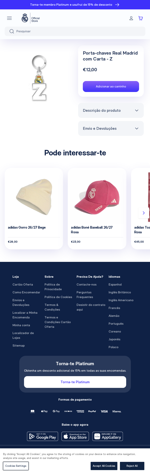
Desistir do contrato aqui (91, 307)
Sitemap (18, 345)
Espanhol (115, 284)
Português (116, 323)
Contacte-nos (86, 284)
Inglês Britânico (120, 292)
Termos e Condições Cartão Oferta (58, 322)
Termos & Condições (52, 307)
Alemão (114, 316)
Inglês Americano (121, 300)
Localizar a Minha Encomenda (25, 315)
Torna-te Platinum (75, 382)
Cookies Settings (15, 465)
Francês (114, 308)
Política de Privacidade (53, 287)
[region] (75, 461)
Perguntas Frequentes (85, 294)
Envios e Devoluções (20, 302)
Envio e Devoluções (100, 128)
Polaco (113, 347)
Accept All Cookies (104, 465)
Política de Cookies (58, 297)
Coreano (115, 331)
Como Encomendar (26, 292)
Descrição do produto (102, 110)
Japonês (114, 339)
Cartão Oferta (22, 284)
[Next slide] (143, 212)
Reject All (132, 465)
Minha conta (21, 325)
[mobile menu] (9, 18)
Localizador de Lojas (23, 335)
